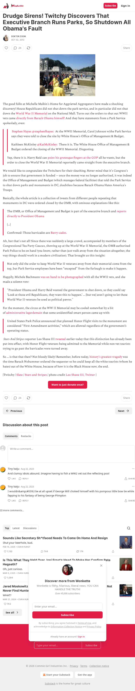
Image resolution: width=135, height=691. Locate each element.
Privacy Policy (94, 626)
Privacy (74, 666)
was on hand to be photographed (62, 277)
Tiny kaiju (13, 468)
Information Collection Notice (66, 626)
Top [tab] (7, 528)
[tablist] (18, 436)
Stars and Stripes (36, 375)
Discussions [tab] (29, 528)
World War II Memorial (31, 113)
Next (121, 411)
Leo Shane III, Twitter (80, 375)
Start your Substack (58, 674)
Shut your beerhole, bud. (18, 542)
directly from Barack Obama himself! (40, 118)
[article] (67, 545)
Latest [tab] (16, 528)
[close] (101, 565)
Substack (50, 683)
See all (10, 612)
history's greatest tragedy (105, 357)
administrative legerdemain (24, 313)
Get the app (85, 674)
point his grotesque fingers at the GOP (73, 157)
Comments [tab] (11, 436)
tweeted (60, 339)
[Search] (128, 528)
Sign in (125, 5)
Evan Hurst (24, 547)
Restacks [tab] (26, 436)
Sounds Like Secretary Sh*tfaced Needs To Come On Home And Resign (55, 538)
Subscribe (110, 5)
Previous (16, 411)
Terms (83, 666)
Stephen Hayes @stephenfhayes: (33, 131)
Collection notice (99, 666)
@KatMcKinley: (47, 144)
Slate (19, 375)
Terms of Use (84, 623)
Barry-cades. (59, 233)
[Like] (6, 47)
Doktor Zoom (18, 36)
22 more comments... (12, 510)
